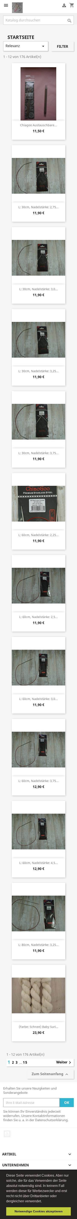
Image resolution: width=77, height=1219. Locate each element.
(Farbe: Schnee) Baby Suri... (38, 1027)
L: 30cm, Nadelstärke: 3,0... (38, 289)
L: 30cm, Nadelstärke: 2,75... (38, 207)
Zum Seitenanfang (50, 1074)
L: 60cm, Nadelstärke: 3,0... (38, 699)
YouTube (7, 1133)
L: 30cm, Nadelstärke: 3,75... (38, 453)
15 (25, 1062)
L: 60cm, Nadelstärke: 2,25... (38, 535)
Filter (62, 46)
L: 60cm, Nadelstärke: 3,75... (38, 781)
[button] (43, 1201)
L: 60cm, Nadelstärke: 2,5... (38, 617)
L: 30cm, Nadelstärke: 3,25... (38, 371)
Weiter (64, 1062)
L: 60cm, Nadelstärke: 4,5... (38, 863)
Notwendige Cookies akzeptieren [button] (39, 1211)
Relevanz (26, 46)
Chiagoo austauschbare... (38, 125)
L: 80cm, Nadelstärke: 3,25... (38, 945)
